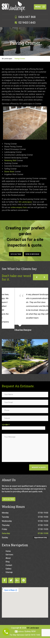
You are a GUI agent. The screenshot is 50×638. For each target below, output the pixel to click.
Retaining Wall (10, 160)
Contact (9, 561)
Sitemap (9, 568)
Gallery (8, 565)
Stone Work (9, 171)
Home (8, 547)
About (8, 554)
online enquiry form (19, 207)
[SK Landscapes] (13, 4)
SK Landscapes (25, 202)
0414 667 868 (16, 254)
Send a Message (32, 254)
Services (9, 551)
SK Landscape (33, 624)
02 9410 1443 (34, 631)
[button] (44, 277)
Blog (7, 558)
